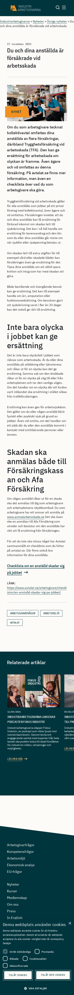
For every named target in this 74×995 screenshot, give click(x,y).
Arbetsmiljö (51, 613)
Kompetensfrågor (20, 851)
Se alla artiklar (17, 785)
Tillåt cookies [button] (18, 975)
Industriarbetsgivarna (15, 21)
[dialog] (37, 957)
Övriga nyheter (57, 21)
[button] (37, 988)
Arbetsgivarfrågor (21, 845)
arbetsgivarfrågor (22, 613)
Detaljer (7, 943)
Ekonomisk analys (21, 865)
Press (11, 911)
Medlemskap (17, 898)
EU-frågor (14, 871)
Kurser (12, 891)
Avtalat (15, 622)
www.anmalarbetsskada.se (25, 517)
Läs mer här (15, 759)
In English (14, 918)
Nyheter (38, 21)
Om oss (13, 904)
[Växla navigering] (63, 8)
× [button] (69, 923)
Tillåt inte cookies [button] (53, 975)
